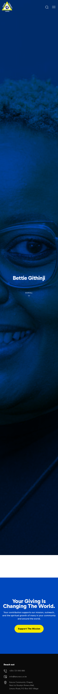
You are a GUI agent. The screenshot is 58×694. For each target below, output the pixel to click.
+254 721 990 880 (17, 671)
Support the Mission (29, 628)
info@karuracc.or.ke (18, 676)
